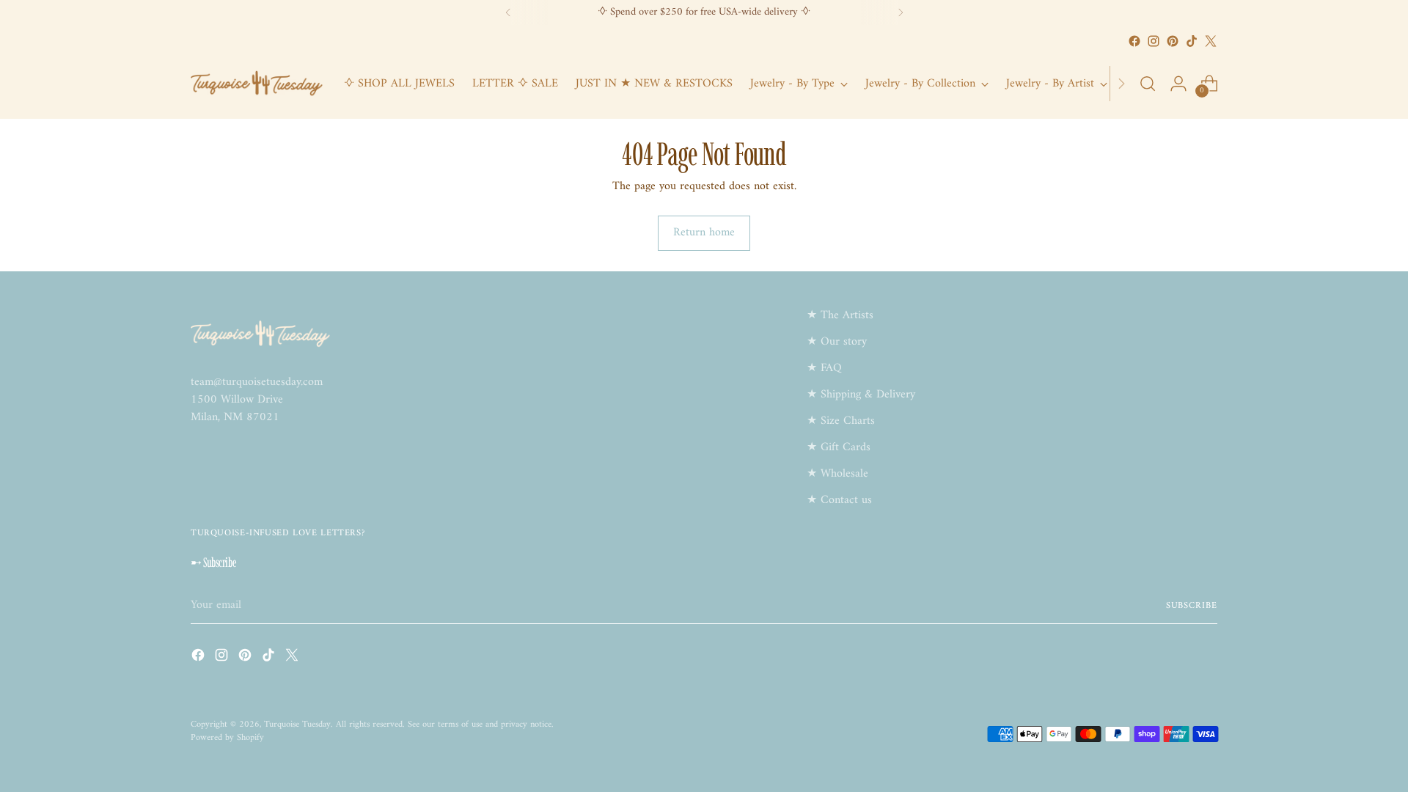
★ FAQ (824, 368)
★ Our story (837, 341)
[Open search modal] (1147, 83)
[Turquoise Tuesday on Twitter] (1210, 41)
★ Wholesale (837, 473)
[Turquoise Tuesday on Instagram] (1153, 41)
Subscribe (1191, 606)
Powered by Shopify (227, 738)
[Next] (900, 12)
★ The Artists (840, 315)
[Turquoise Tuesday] (257, 83)
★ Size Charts (841, 421)
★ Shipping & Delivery (861, 394)
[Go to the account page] (1178, 83)
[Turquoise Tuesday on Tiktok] (1191, 41)
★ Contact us (839, 500)
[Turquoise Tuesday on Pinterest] (1172, 41)
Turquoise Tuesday (297, 724)
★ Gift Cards (838, 447)
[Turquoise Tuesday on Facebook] (1134, 41)
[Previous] (508, 12)
